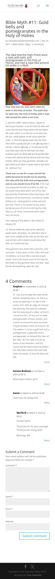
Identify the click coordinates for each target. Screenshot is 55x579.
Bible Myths (18, 44)
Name (9, 496)
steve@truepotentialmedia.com (24, 40)
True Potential (34, 575)
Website (9, 521)
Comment (11, 465)
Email (9, 509)
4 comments (38, 44)
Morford (21, 412)
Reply (47, 362)
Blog (27, 44)
